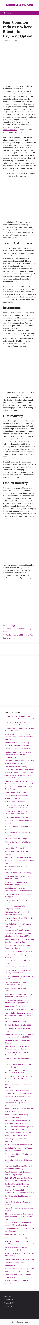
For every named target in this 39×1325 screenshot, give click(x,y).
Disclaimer (8, 1306)
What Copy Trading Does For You (18, 951)
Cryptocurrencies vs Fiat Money (18, 873)
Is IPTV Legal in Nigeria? (15, 802)
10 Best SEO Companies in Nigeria (19, 1009)
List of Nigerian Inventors (15, 792)
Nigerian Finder (19, 5)
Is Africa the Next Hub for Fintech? (19, 1145)
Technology (10, 626)
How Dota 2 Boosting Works (16, 817)
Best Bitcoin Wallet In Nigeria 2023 (19, 838)
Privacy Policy (9, 1303)
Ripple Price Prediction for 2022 (18, 1025)
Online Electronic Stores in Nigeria (19, 1259)
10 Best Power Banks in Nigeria (17, 1238)
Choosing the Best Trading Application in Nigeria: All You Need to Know (17, 1102)
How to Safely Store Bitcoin (16, 967)
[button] (34, 13)
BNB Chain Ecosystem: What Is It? (18, 857)
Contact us (8, 1299)
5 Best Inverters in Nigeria (15, 1234)
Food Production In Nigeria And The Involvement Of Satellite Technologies (18, 754)
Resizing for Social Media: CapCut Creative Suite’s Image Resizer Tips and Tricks (19, 736)
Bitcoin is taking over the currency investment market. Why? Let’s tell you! (19, 1216)
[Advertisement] (19, 65)
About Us (7, 1296)
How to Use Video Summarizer (17, 749)
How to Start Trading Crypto (16, 848)
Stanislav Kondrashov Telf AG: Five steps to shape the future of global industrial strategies (19, 775)
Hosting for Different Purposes (17, 930)
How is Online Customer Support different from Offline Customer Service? (18, 1015)
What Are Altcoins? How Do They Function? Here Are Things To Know (18, 1078)
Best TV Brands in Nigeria (15, 1021)
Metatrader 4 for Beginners (16, 1006)
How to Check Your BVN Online (18, 1097)
